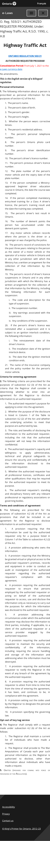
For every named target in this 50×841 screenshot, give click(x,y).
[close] (43, 13)
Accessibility (8, 806)
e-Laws (7, 13)
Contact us (7, 820)
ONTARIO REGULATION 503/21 (25, 56)
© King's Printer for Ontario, (21, 828)
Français (41, 3)
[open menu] (31, 13)
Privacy (6, 813)
